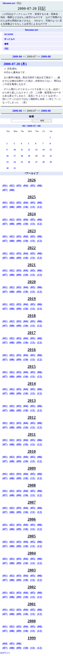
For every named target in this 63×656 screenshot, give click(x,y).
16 (7, 156)
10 (15, 149)
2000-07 (31, 125)
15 (51, 149)
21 (43, 156)
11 (22, 149)
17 (15, 156)
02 (12, 185)
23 (7, 162)
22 (51, 156)
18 (22, 156)
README (8, 34)
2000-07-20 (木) (15, 64)
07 (5, 190)
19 (29, 156)
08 (39, 125)
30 (7, 168)
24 (15, 162)
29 (51, 162)
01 (5, 185)
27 (36, 162)
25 (22, 162)
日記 (6, 48)
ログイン (5, 653)
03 (19, 185)
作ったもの (9, 39)
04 (25, 185)
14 (43, 149)
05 (32, 185)
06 (23, 125)
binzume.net (9, 3)
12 (29, 149)
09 (19, 207)
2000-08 (46, 56)
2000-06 (17, 56)
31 (15, 168)
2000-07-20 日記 (32, 8)
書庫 (6, 44)
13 (36, 149)
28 (43, 162)
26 (29, 162)
